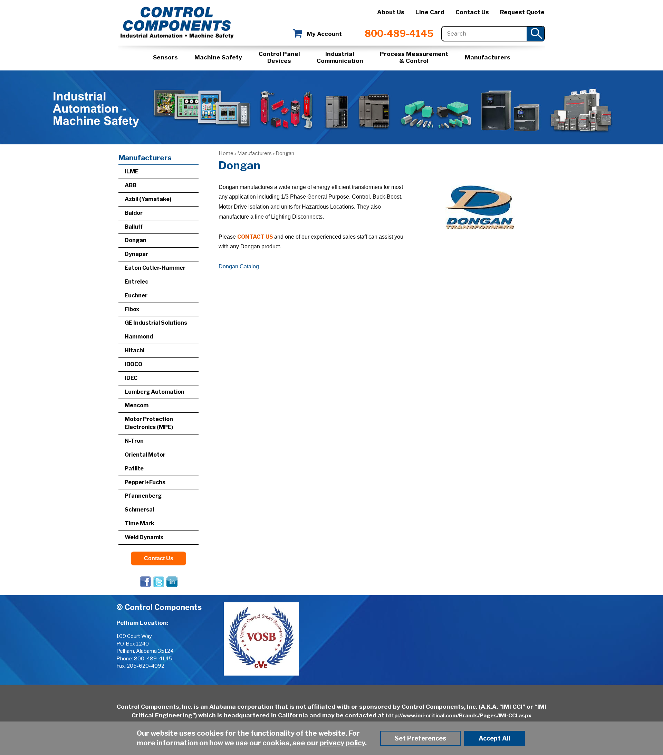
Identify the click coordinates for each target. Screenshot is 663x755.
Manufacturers (487, 57)
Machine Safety (218, 57)
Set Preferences (420, 738)
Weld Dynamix (144, 537)
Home (226, 153)
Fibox (132, 309)
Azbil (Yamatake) (148, 199)
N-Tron (134, 441)
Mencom (136, 405)
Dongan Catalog (239, 266)
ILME (131, 171)
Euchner (136, 295)
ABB (130, 185)
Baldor (134, 213)
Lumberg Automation (154, 392)
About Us (390, 12)
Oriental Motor (145, 454)
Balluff (134, 226)
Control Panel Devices (279, 57)
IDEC (131, 378)
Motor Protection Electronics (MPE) (149, 423)
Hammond (139, 336)
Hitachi (134, 350)
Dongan (285, 153)
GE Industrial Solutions (156, 322)
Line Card (429, 12)
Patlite (134, 468)
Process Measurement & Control (414, 57)
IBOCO (133, 364)
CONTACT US (255, 236)
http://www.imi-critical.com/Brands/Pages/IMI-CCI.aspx (458, 716)
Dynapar (136, 254)
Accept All (494, 738)
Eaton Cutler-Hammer (155, 268)
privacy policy (342, 743)
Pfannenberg (143, 496)
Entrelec (136, 281)
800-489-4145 (399, 33)
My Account (324, 33)
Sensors (165, 57)
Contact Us (472, 12)
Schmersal (139, 509)
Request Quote (522, 12)
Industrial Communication (340, 57)
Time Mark (139, 523)
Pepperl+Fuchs (145, 482)
